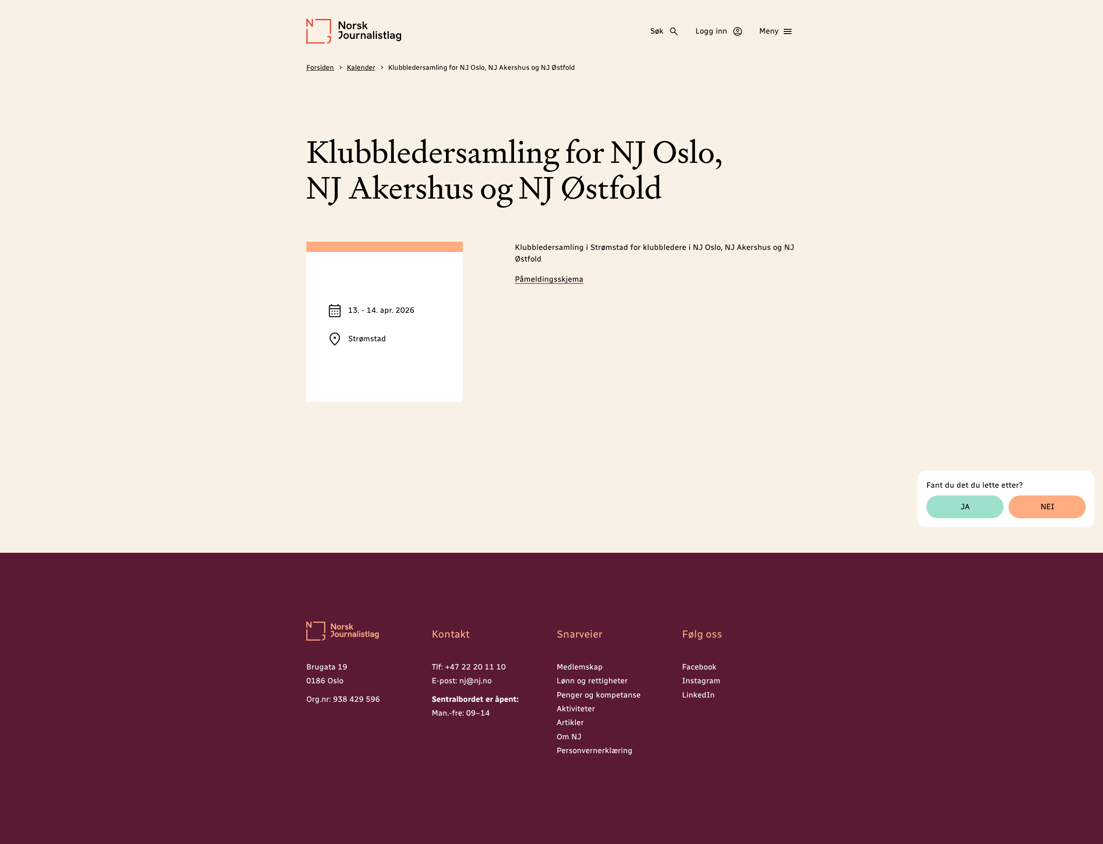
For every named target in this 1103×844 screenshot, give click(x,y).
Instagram (701, 680)
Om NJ (569, 736)
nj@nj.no (475, 680)
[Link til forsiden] (363, 632)
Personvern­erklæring (595, 750)
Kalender (361, 67)
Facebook (699, 667)
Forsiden (320, 67)
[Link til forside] (353, 31)
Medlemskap (580, 667)
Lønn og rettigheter (592, 680)
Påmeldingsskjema (549, 279)
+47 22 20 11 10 (475, 667)
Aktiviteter (576, 708)
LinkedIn (698, 695)
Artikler (570, 722)
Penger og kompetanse (599, 695)
